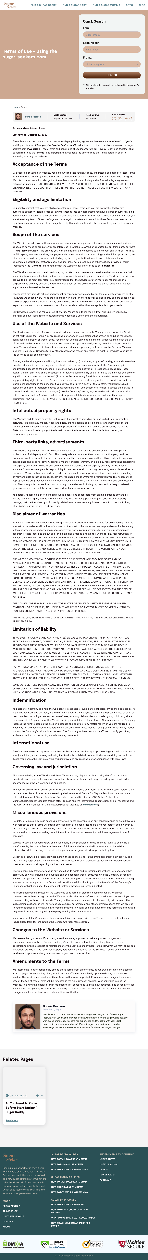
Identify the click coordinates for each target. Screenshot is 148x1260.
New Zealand (107, 1174)
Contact (8, 1221)
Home (15, 107)
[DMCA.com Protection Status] (13, 1244)
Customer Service (13, 1216)
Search (112, 75)
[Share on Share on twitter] (120, 118)
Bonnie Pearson (33, 116)
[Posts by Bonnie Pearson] (19, 116)
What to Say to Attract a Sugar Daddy (73, 1217)
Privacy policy (11, 1206)
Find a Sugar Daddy (44, 5)
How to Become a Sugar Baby (68, 1204)
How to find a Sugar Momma (67, 1164)
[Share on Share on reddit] (125, 118)
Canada (104, 1169)
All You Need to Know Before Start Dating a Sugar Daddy (21, 1108)
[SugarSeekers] (10, 5)
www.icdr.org (90, 804)
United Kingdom (109, 1164)
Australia (105, 1180)
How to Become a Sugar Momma (69, 1169)
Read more (12, 1120)
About (6, 1226)
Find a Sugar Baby (75, 5)
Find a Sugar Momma (106, 5)
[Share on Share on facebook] (114, 118)
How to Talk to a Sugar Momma (69, 1159)
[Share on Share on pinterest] (131, 118)
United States (107, 1159)
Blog (141, 5)
